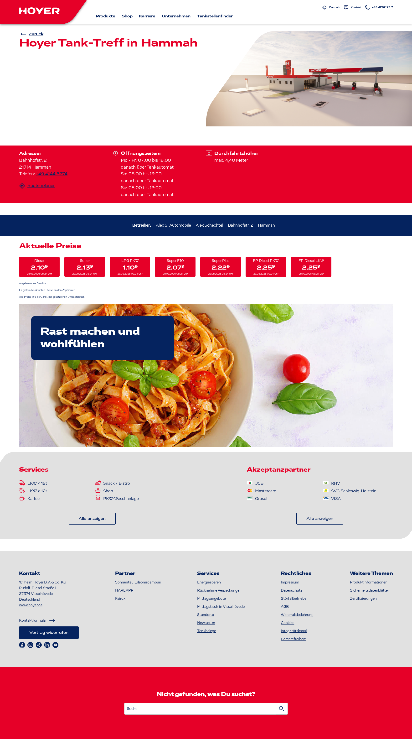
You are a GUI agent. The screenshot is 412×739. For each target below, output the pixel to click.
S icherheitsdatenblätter (369, 590)
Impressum (290, 582)
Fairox (120, 598)
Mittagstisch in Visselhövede (221, 607)
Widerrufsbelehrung (297, 615)
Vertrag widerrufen (48, 633)
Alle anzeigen (92, 518)
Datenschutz (291, 590)
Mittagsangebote (211, 598)
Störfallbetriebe (293, 598)
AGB (285, 607)
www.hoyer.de (30, 605)
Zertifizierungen (363, 598)
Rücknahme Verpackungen (219, 590)
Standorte (205, 615)
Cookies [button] (287, 623)
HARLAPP (124, 590)
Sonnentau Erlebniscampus (138, 582)
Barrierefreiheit (293, 639)
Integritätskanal (294, 631)
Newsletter (206, 623)
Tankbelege (206, 631)
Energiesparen (209, 582)
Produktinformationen (368, 582)
